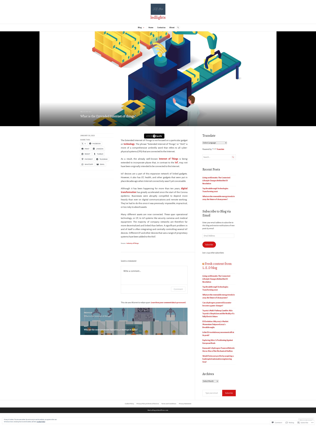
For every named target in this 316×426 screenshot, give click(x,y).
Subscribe (209, 245)
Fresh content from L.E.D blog (217, 265)
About (171, 28)
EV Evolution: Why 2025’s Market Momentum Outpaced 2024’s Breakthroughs (215, 324)
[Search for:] (219, 157)
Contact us (161, 28)
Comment (178, 289)
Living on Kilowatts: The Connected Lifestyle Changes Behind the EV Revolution (216, 181)
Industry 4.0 (85, 112)
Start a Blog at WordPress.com (158, 410)
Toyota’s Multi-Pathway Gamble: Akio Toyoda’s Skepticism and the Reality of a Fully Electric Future (218, 313)
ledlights (158, 17)
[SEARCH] (178, 27)
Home (150, 28)
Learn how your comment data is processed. (168, 303)
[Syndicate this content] (203, 263)
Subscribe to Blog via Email (216, 213)
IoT (176, 162)
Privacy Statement (185, 404)
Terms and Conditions (168, 404)
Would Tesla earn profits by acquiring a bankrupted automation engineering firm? (218, 359)
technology (129, 144)
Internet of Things (168, 159)
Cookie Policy (129, 404)
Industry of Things (133, 243)
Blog (140, 28)
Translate (220, 149)
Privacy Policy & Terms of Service (148, 404)
